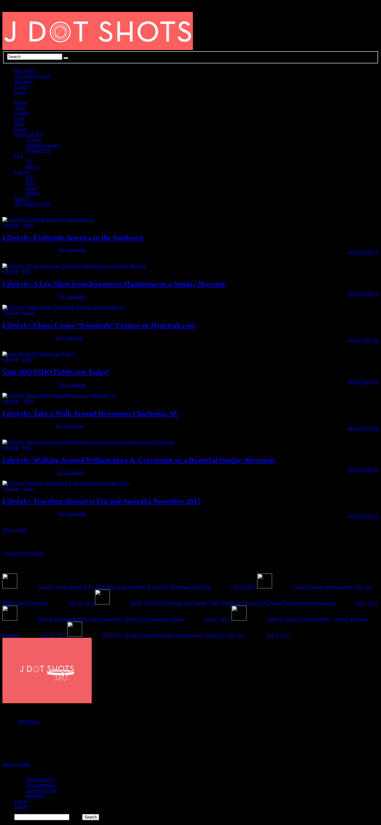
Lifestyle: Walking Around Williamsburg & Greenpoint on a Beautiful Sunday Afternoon (138, 460)
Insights (21, 806)
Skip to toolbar (16, 764)
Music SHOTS (28, 134)
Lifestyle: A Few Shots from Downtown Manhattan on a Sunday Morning (113, 284)
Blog (19, 123)
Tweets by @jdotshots (23, 553)
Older (21, 529)
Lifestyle (22, 171)
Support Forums (41, 790)
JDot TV (22, 198)
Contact (21, 112)
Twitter (21, 86)
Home (20, 102)
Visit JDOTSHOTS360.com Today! (55, 372)
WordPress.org (40, 779)
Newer (8, 529)
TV (29, 161)
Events (20, 129)
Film (18, 155)
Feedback (35, 795)
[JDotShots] (361, 748)
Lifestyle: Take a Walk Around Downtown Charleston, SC (90, 413)
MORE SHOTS (363, 293)
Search (75, 816)
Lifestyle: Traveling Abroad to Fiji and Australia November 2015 (101, 501)
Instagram (23, 81)
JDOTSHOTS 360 (32, 76)
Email (19, 92)
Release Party (39, 150)
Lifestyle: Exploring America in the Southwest (72, 237)
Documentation (40, 785)
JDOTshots (28, 721)
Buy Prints (24, 70)
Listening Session (42, 145)
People (32, 193)
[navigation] (190, 796)
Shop (19, 118)
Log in (20, 801)
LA (29, 177)
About (20, 107)
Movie (32, 166)
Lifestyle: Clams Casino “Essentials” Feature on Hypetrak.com (98, 325)
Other (31, 187)
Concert (33, 139)
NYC (31, 182)
